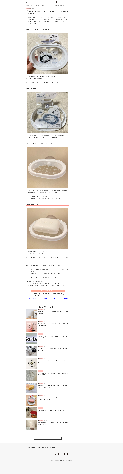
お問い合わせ (52, 447)
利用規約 (57, 460)
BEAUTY (39, 447)
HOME (28, 447)
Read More (47, 437)
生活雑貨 (38, 5)
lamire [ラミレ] (61, 2)
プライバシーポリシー (58, 461)
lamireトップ (28, 5)
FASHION (33, 447)
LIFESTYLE (34, 5)
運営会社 (52, 460)
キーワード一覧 (66, 461)
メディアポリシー (69, 460)
